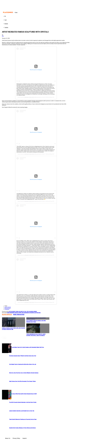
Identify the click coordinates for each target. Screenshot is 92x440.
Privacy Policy (16, 438)
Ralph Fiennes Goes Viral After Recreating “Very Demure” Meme (22, 381)
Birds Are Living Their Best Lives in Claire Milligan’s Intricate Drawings (23, 372)
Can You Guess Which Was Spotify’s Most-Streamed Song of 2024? (23, 393)
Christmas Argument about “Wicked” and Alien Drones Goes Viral (22, 355)
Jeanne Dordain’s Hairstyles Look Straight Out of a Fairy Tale (21, 410)
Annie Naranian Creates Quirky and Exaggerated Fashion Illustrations (24, 312)
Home (16, 12)
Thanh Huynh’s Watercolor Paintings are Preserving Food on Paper (23, 419)
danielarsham (8, 308)
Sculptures (7, 309)
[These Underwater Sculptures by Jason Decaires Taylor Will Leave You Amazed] (37, 328)
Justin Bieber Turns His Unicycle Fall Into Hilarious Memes (23, 311)
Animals (6, 23)
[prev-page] (3, 338)
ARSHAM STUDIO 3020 (29, 97)
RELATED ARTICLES (7, 314)
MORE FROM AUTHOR (18, 314)
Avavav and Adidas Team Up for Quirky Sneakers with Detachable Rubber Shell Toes (26, 347)
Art (5, 16)
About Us (7, 438)
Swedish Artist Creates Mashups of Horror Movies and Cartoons (22, 427)
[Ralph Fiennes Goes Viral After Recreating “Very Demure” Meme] (5, 348)
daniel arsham (8, 307)
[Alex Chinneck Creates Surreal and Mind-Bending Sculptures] (37, 318)
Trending (6, 27)
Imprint (25, 438)
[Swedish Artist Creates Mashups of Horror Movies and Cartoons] (5, 394)
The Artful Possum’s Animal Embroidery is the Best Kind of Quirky (22, 402)
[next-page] (5, 338)
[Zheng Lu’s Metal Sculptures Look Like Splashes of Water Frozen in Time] (13, 322)
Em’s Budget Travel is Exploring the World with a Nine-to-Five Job (22, 364)
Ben (3, 36)
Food (6, 20)
